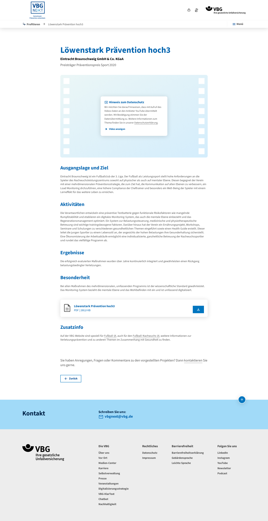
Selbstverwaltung (109, 473)
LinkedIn (222, 453)
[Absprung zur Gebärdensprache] (196, 10)
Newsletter (224, 468)
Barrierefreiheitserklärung (188, 453)
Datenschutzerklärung (146, 122)
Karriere (103, 468)
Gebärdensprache (182, 458)
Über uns (103, 453)
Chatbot (103, 499)
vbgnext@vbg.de (119, 416)
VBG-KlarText (106, 494)
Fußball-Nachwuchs (144, 336)
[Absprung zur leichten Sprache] (189, 10)
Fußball (108, 336)
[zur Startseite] (226, 10)
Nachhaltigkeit (107, 504)
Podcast (222, 473)
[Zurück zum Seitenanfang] (242, 399)
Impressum (149, 458)
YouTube (222, 463)
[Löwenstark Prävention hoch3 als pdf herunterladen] (198, 309)
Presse (102, 478)
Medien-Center (107, 463)
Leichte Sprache (181, 463)
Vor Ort (102, 458)
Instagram (223, 458)
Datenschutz (149, 453)
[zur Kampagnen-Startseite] (37, 10)
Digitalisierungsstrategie (113, 489)
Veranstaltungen (108, 484)
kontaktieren (193, 360)
